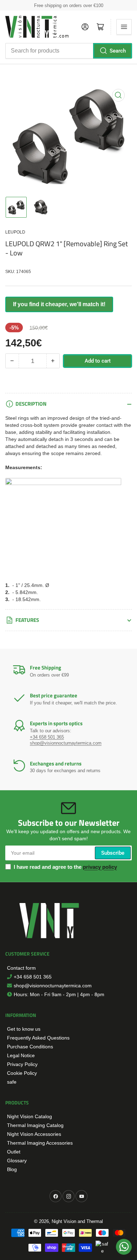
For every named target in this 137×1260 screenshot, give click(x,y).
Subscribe (112, 853)
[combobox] (68, 51)
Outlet (13, 1152)
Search (118, 51)
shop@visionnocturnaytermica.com (53, 985)
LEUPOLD (15, 232)
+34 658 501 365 (33, 977)
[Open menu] (124, 27)
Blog (12, 1169)
